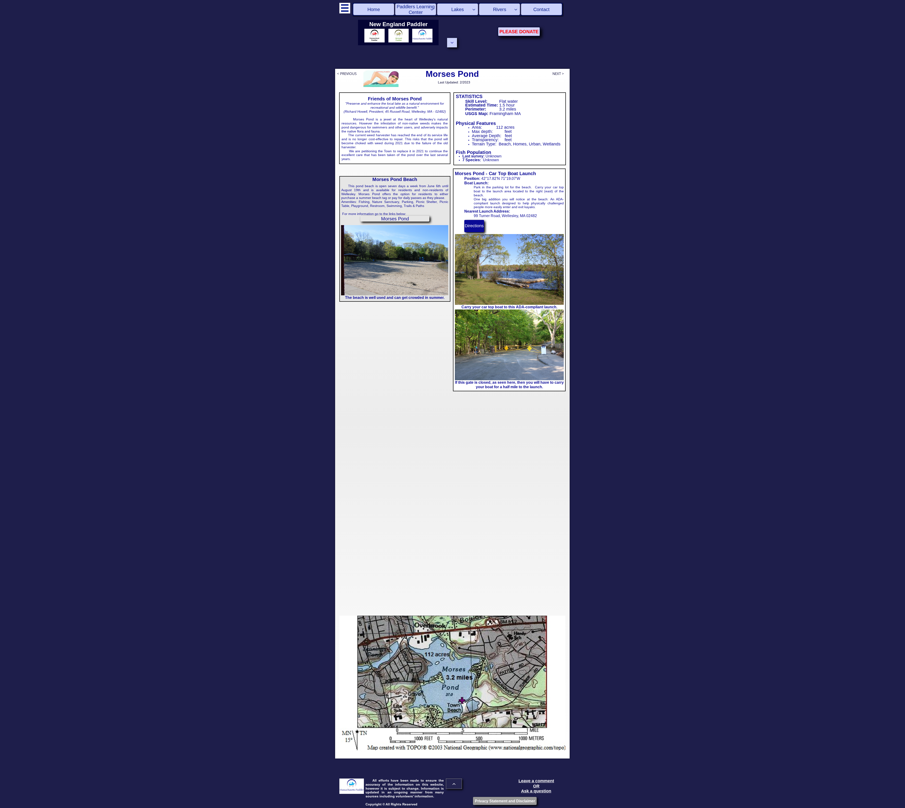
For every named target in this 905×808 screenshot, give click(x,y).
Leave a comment (536, 781)
